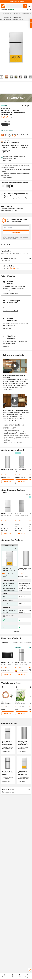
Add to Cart (7, 481)
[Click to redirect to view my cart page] (29, 6)
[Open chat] (31, 23)
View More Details (8, 177)
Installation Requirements (10, 293)
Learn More (6, 346)
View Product (6, 751)
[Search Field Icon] (25, 6)
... (2, 14)
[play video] (15, 366)
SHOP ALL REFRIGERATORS (11, 420)
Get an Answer (16, 232)
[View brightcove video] (16, 76)
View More (16, 631)
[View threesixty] (11, 76)
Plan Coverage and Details (10, 311)
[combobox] (14, 6)
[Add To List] (22, 106)
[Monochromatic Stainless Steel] (8, 186)
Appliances (7, 13)
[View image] (1, 76)
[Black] (12, 186)
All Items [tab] (5, 643)
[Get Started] (29, 200)
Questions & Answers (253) (21, 117)
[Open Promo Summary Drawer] (2, 157)
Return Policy (7, 328)
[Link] (7, 515)
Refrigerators (16, 13)
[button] (16, 245)
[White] (3, 186)
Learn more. (12, 158)
